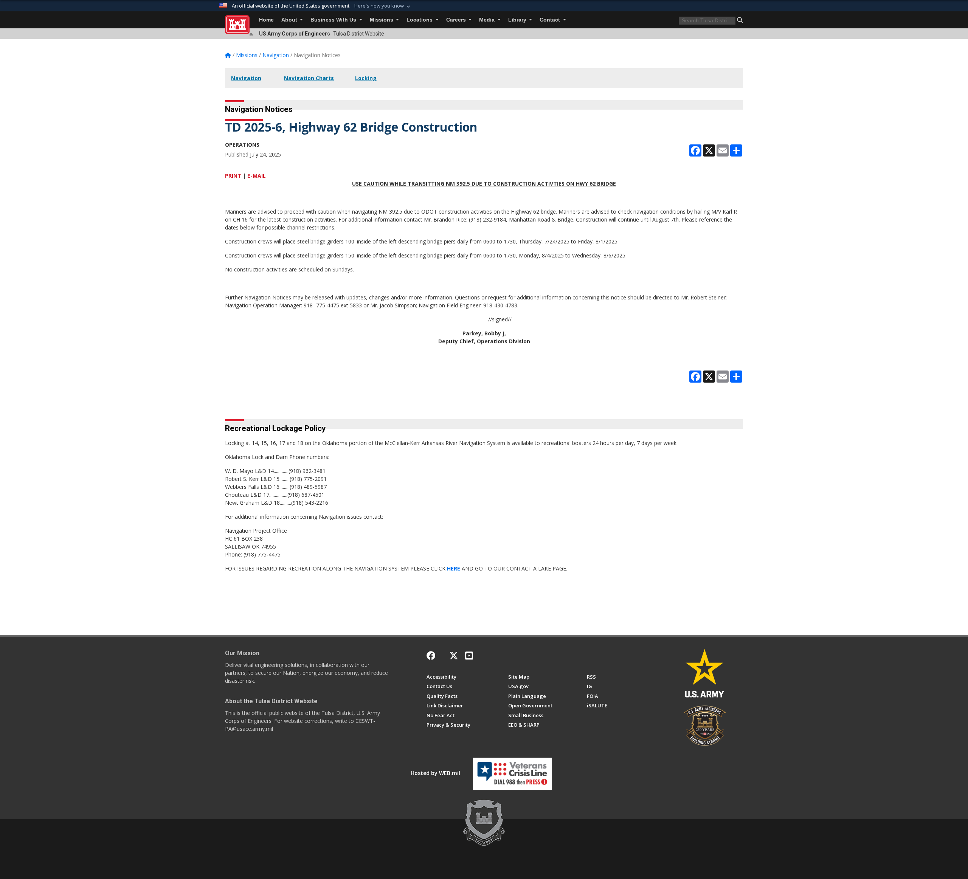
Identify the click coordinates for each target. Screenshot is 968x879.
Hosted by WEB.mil (435, 773)
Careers (456, 20)
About (290, 20)
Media (487, 20)
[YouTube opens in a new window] (469, 655)
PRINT (233, 175)
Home (266, 20)
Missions (382, 20)
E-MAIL (256, 175)
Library (518, 20)
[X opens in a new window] (453, 655)
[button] (383, 6)
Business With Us (334, 20)
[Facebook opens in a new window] (431, 655)
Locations (420, 20)
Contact (551, 20)
